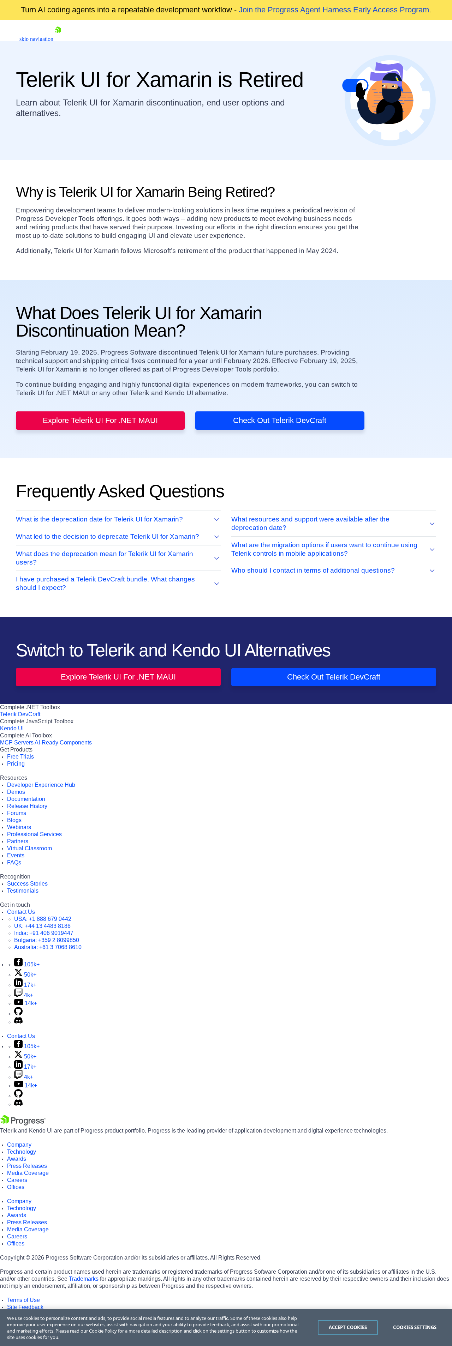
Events (15, 855)
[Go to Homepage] (58, 39)
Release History (27, 806)
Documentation (26, 799)
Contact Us (21, 912)
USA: (42, 919)
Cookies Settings (414, 1327)
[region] (226, 1327)
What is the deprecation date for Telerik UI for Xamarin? (99, 519)
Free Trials (20, 757)
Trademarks (84, 1279)
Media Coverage (28, 1173)
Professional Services (34, 834)
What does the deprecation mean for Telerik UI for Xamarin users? (104, 558)
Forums (16, 813)
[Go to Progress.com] (23, 1124)
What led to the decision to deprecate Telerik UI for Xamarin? (107, 536)
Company (19, 1145)
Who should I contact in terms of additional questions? (313, 570)
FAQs (14, 862)
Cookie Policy (103, 1331)
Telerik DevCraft (20, 714)
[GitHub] (18, 1013)
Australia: (48, 947)
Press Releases (27, 1166)
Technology (21, 1152)
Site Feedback (25, 1307)
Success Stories (27, 884)
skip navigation (36, 39)
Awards (16, 1159)
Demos (16, 792)
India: (43, 933)
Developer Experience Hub (41, 785)
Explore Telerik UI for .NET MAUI (100, 420)
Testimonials (22, 891)
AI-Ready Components (63, 743)
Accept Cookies (348, 1327)
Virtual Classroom (29, 848)
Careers (17, 1180)
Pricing (16, 764)
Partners (17, 841)
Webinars (19, 827)
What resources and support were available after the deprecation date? (310, 523)
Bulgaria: (46, 940)
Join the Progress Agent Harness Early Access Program (334, 9)
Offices (15, 1187)
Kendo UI (12, 728)
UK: (42, 926)
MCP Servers (17, 743)
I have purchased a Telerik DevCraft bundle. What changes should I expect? (105, 583)
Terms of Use (23, 1300)
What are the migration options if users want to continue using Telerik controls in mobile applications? (324, 549)
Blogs (14, 820)
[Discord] (18, 1022)
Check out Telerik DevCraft (279, 420)
